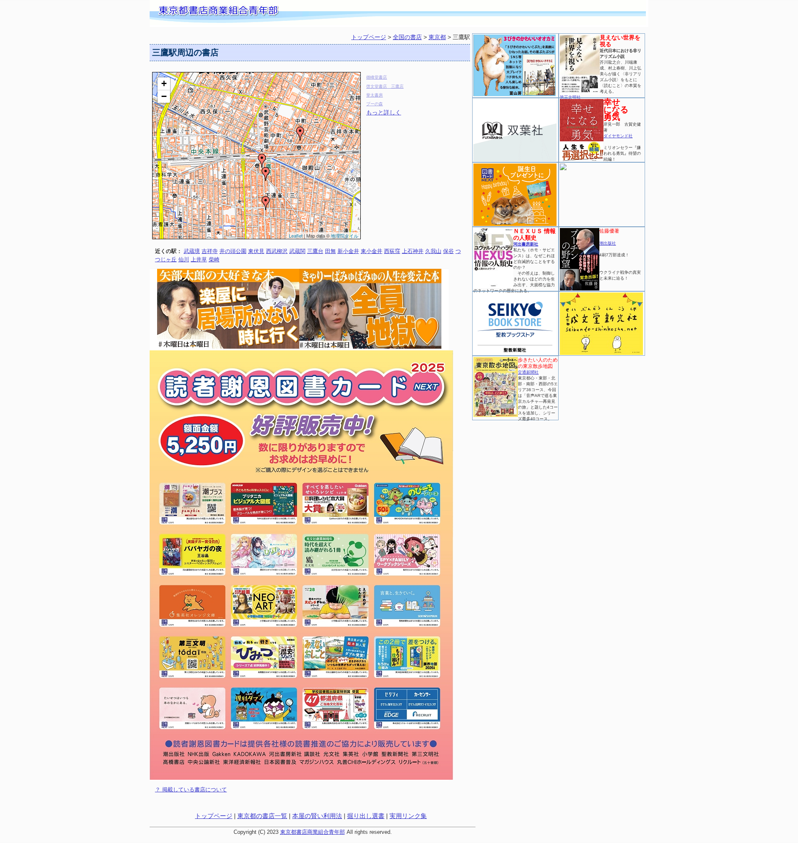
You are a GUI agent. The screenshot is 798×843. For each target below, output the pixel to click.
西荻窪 (392, 251)
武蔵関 (297, 251)
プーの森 (374, 104)
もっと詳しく (383, 112)
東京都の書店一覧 (262, 815)
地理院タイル (344, 235)
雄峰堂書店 (376, 77)
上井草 (199, 259)
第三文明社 (570, 97)
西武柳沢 (277, 251)
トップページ (368, 37)
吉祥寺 (210, 251)
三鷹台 (315, 251)
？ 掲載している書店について (191, 789)
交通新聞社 (528, 372)
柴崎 (214, 259)
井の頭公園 (232, 251)
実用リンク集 (408, 815)
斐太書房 (374, 95)
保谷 (448, 251)
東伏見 (256, 251)
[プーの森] (265, 203)
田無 (330, 251)
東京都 (437, 37)
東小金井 (371, 251)
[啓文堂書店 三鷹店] (262, 161)
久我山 (433, 251)
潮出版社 (607, 243)
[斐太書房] (265, 174)
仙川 (183, 259)
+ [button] (164, 83)
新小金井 (348, 251)
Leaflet (296, 235)
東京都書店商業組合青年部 (312, 832)
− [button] (164, 96)
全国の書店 (407, 37)
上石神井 (413, 251)
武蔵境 (192, 251)
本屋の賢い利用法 (317, 815)
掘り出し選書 (365, 815)
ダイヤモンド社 (618, 136)
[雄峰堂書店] (300, 133)
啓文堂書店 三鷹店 (385, 86)
